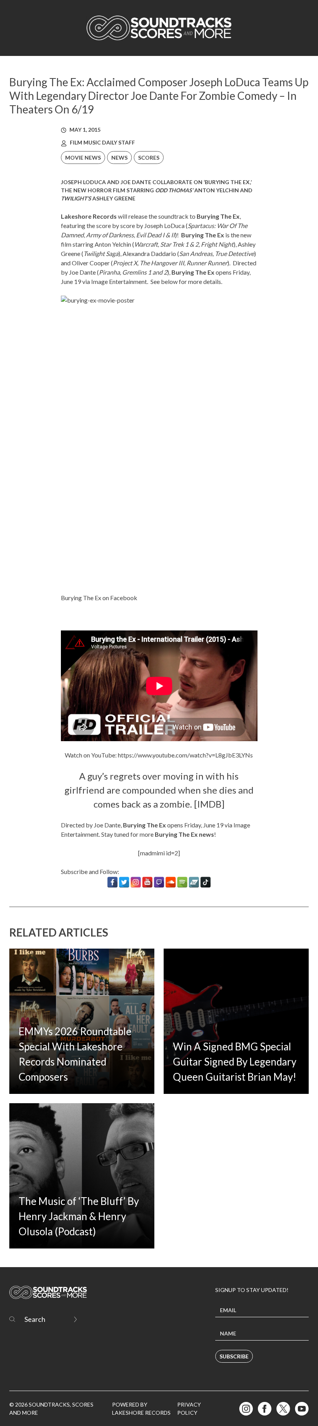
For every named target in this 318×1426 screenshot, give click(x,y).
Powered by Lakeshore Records (141, 1408)
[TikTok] (205, 882)
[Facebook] (112, 882)
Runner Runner (207, 262)
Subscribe (234, 1356)
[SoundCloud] (170, 882)
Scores (148, 157)
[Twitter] (124, 882)
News (119, 157)
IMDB (209, 804)
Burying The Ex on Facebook (99, 597)
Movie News (83, 157)
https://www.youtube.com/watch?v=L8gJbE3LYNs (185, 755)
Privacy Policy (189, 1408)
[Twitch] (159, 882)
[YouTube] (147, 882)
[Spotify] (182, 882)
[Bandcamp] (193, 882)
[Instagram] (135, 882)
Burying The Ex (202, 235)
